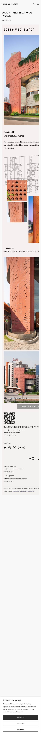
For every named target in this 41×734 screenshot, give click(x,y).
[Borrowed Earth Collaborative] (17, 3)
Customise (20, 723)
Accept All (20, 717)
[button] (38, 3)
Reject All (20, 729)
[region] (20, 715)
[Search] (34, 4)
